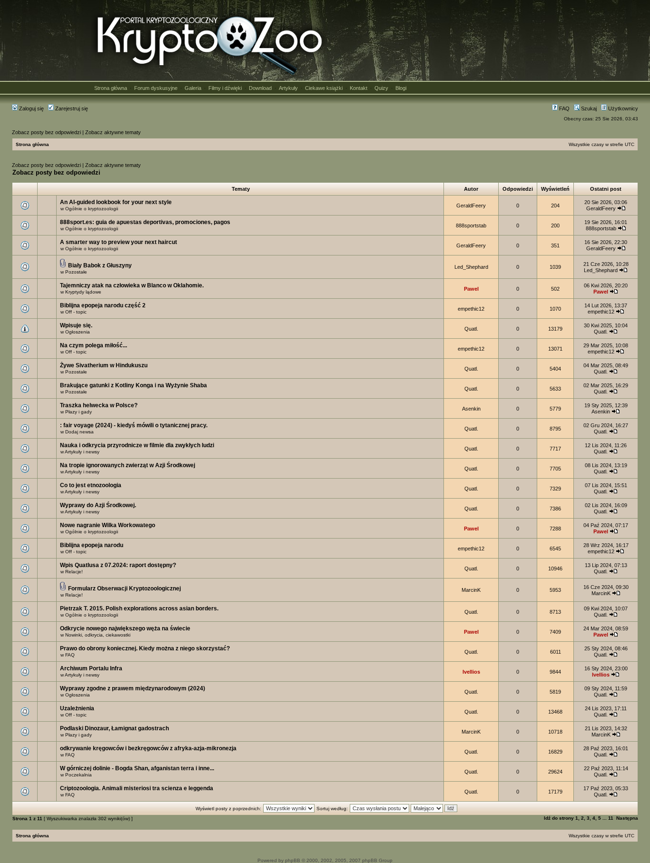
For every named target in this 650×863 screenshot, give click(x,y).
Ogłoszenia (77, 331)
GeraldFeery (471, 205)
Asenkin (471, 409)
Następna (627, 818)
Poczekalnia (78, 774)
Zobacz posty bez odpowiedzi (46, 132)
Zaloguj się (31, 108)
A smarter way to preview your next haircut (118, 242)
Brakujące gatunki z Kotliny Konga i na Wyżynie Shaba (133, 385)
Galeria (193, 88)
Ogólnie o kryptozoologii (91, 208)
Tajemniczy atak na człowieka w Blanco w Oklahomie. (132, 285)
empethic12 (471, 309)
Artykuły (288, 88)
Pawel (471, 289)
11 (610, 818)
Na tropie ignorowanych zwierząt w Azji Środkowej (127, 465)
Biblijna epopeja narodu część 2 (103, 305)
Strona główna (110, 88)
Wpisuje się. (76, 325)
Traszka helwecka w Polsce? (99, 405)
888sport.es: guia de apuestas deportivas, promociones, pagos (145, 222)
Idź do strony (559, 818)
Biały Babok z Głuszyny (100, 265)
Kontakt (358, 88)
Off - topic (76, 311)
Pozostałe (76, 272)
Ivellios (471, 672)
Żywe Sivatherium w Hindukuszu (104, 365)
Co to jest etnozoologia (90, 485)
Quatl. (471, 329)
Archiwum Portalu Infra (91, 668)
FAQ (564, 108)
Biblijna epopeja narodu (91, 545)
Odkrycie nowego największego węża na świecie (125, 628)
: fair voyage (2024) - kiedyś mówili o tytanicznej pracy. (133, 425)
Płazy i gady (78, 411)
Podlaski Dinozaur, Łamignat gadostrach (114, 728)
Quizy (381, 88)
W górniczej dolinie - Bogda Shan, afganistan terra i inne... (137, 768)
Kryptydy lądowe (83, 291)
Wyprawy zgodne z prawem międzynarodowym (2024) (132, 688)
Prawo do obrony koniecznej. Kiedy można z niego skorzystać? (145, 648)
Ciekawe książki (324, 88)
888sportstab (471, 225)
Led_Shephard (471, 267)
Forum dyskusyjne (155, 88)
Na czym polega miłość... (93, 345)
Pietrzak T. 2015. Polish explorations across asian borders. (139, 608)
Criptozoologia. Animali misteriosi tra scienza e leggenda (136, 788)
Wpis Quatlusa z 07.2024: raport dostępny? (118, 565)
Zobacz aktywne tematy (113, 132)
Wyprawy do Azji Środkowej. (98, 505)
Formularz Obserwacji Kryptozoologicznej (124, 588)
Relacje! (74, 571)
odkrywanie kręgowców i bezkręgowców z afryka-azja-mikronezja (148, 748)
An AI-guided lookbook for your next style (116, 202)
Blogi (400, 88)
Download (260, 88)
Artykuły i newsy (82, 451)
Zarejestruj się (71, 108)
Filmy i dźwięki (225, 88)
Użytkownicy (622, 108)
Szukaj (588, 108)
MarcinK (471, 590)
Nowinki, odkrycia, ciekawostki (97, 634)
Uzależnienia (77, 708)
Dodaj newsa (79, 431)
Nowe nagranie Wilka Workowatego (107, 525)
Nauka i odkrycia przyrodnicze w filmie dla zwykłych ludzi (137, 445)
